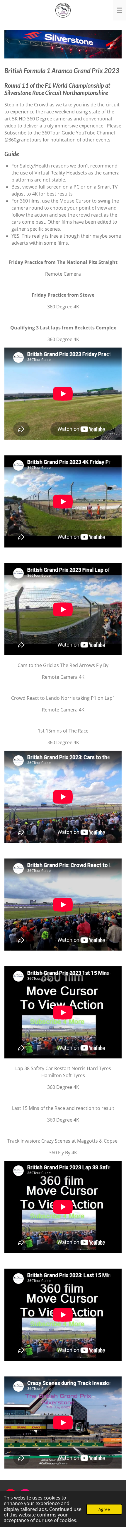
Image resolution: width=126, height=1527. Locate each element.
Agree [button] (104, 1509)
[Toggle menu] (119, 10)
